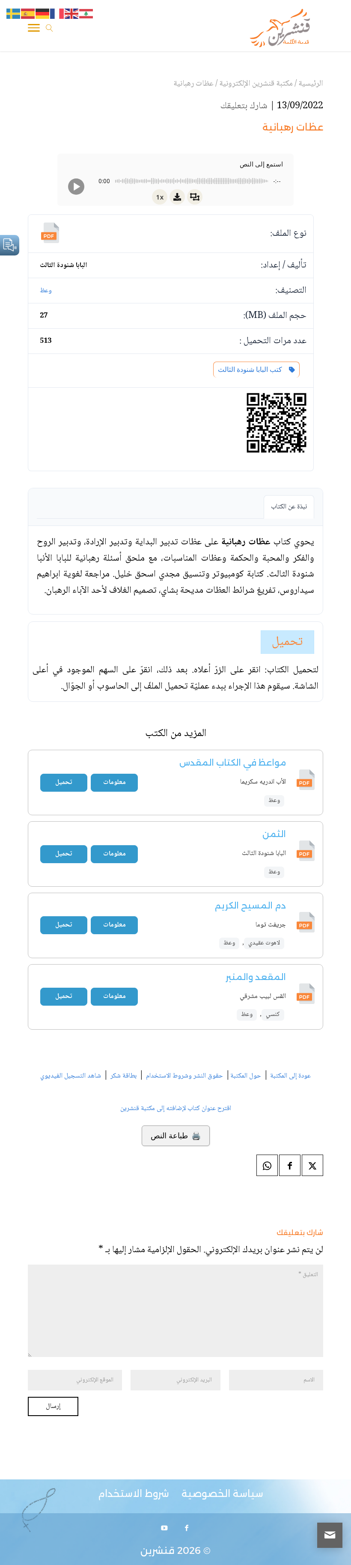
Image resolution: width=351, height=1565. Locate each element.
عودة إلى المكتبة (289, 1076)
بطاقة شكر (123, 1076)
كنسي (273, 1014)
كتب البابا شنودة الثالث (252, 369)
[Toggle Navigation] (34, 29)
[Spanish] (28, 14)
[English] (72, 14)
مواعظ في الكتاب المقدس (232, 762)
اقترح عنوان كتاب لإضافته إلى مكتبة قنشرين (175, 1108)
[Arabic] (86, 14)
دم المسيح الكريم (250, 905)
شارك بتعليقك (244, 106)
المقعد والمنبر (256, 977)
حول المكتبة (245, 1076)
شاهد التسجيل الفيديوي (70, 1076)
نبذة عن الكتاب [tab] (289, 507)
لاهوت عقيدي (264, 943)
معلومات (114, 782)
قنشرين (157, 1550)
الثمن (274, 834)
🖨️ (176, 1135)
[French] (57, 14)
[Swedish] (13, 14)
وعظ (46, 291)
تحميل (287, 642)
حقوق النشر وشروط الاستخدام (184, 1076)
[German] (43, 14)
